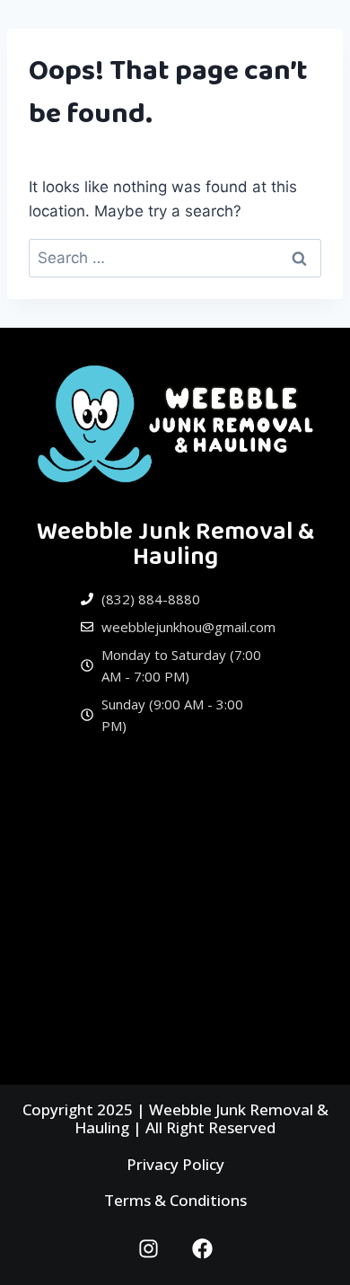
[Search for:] (175, 258)
